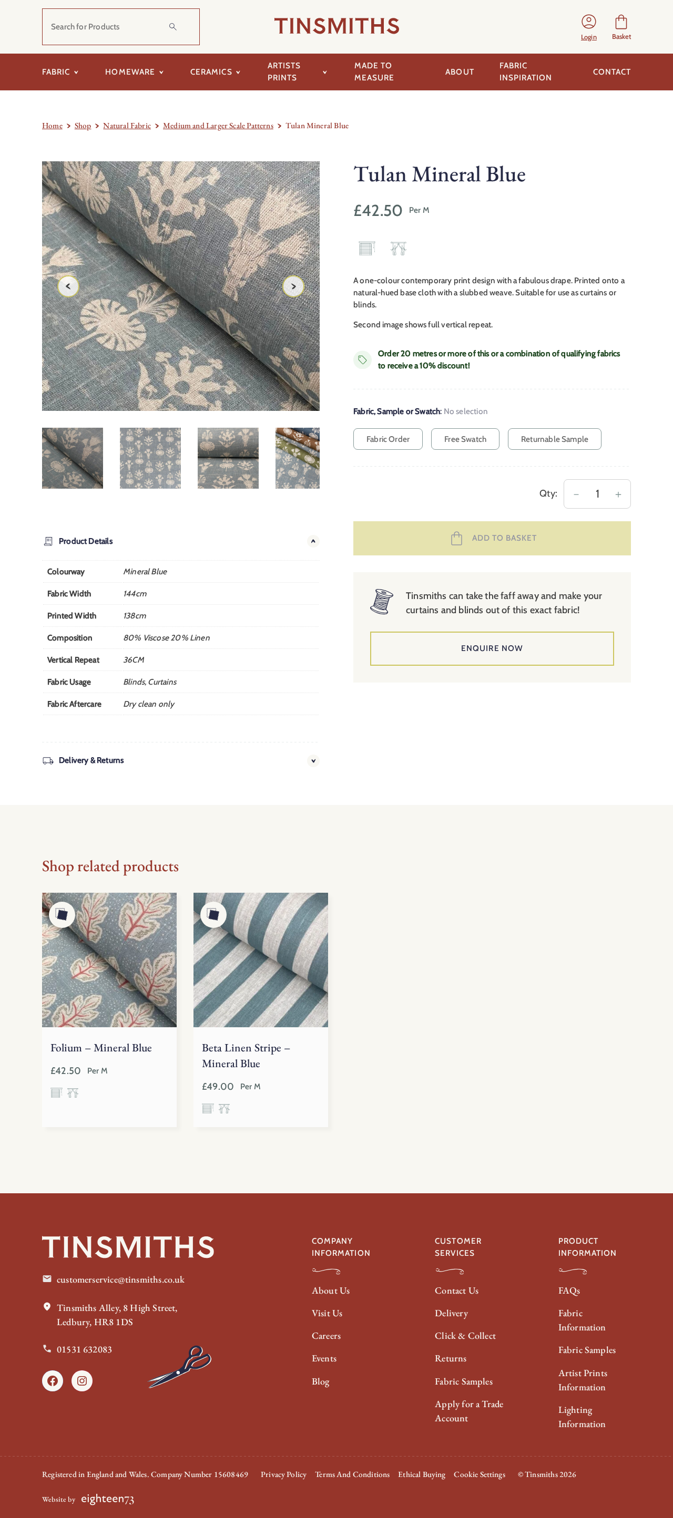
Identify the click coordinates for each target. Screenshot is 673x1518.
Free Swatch (465, 439)
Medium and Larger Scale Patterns (218, 125)
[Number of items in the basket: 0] (621, 27)
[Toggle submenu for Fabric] (76, 72)
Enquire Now (492, 648)
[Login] (589, 27)
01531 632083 (84, 1349)
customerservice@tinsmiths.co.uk (121, 1279)
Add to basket (504, 538)
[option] (150, 458)
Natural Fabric (127, 125)
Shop (83, 125)
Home (52, 125)
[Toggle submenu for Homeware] (161, 72)
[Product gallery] (181, 286)
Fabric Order (388, 439)
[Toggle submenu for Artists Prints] (325, 72)
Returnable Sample (554, 439)
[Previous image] (68, 286)
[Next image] (293, 286)
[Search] (173, 26)
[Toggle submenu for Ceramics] (238, 72)
